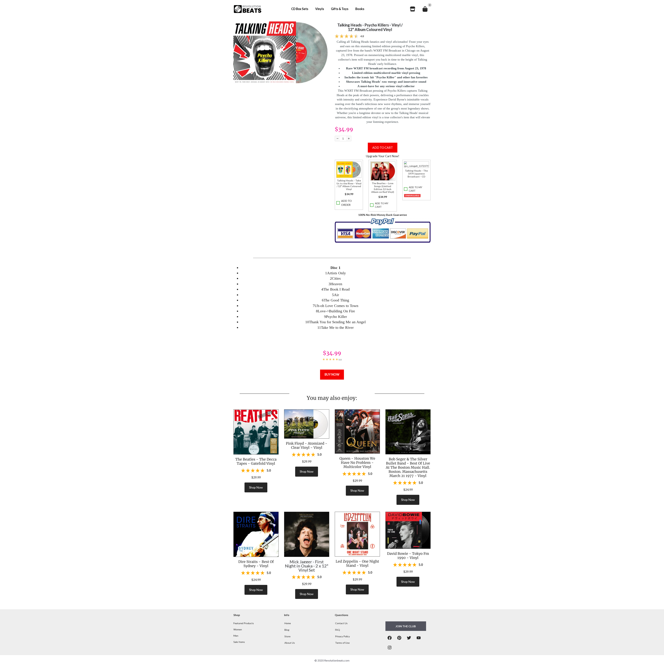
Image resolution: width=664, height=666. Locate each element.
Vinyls (319, 9)
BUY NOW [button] (332, 374)
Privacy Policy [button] (342, 636)
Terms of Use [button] (342, 642)
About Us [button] (289, 642)
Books (359, 9)
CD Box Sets (299, 9)
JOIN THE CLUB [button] (405, 626)
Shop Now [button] (256, 487)
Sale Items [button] (239, 642)
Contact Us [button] (341, 623)
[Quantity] (337, 138)
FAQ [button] (337, 629)
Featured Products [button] (243, 623)
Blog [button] (286, 629)
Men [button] (235, 635)
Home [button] (287, 623)
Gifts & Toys (339, 9)
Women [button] (237, 629)
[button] (348, 169)
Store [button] (287, 636)
